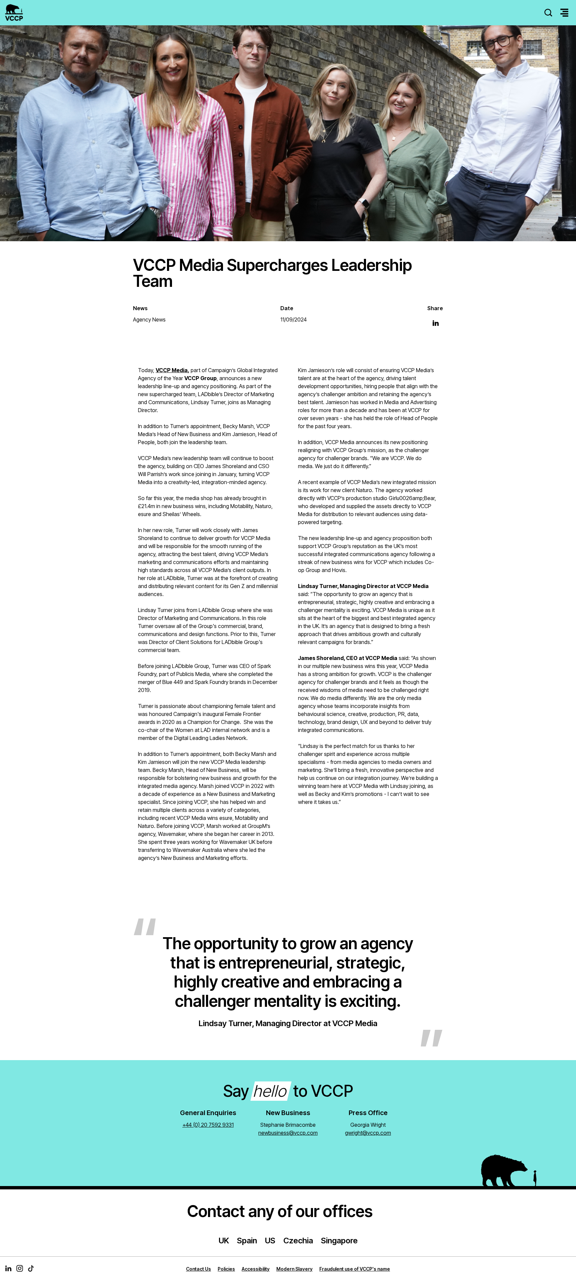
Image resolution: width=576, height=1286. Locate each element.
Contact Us (198, 1269)
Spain (247, 1240)
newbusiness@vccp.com (288, 1132)
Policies (226, 1269)
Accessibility (256, 1269)
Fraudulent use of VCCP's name (354, 1269)
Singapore (339, 1240)
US (270, 1240)
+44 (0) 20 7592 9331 (208, 1124)
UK (224, 1240)
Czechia (298, 1240)
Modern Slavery (294, 1269)
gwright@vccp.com (368, 1132)
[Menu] (564, 13)
